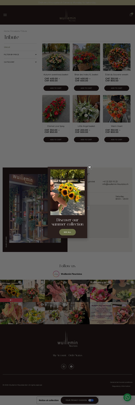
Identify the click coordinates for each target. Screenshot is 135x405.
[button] (89, 167)
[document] (67, 202)
